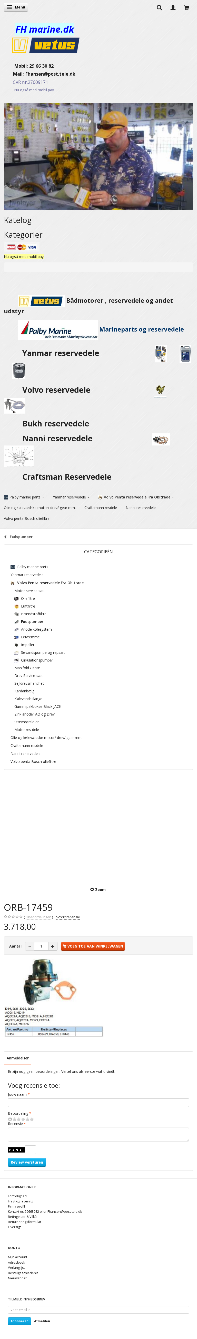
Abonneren (19, 1321)
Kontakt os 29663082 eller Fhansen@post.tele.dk (45, 1211)
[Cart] (186, 7)
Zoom (100, 889)
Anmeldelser (18, 1058)
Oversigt (14, 1227)
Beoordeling (18, 1113)
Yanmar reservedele (60, 353)
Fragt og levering (20, 1201)
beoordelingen (38, 917)
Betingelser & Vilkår (23, 1217)
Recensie (15, 1123)
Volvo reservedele (58, 390)
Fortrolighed (17, 1196)
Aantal (16, 946)
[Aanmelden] (173, 7)
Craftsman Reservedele (67, 476)
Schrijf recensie (68, 917)
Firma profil (16, 1206)
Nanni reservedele (58, 438)
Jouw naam (17, 1094)
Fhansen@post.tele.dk (50, 74)
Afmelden (42, 1321)
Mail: (14, 74)
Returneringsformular (24, 1222)
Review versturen (27, 1162)
